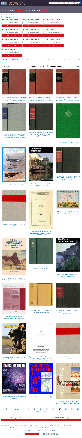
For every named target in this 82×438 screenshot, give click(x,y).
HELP (39, 10)
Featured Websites (52, 430)
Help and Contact (31, 428)
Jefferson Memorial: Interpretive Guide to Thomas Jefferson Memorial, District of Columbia (41, 185)
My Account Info (49, 428)
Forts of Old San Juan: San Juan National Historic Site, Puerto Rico (67, 275)
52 (32, 59)
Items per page (55, 66)
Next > (78, 66)
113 (35, 409)
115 (47, 409)
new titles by (12, 10)
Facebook (44, 434)
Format (5, 66)
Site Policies (14, 428)
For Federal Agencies (31, 430)
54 (43, 59)
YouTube (52, 434)
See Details (41, 420)
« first (5, 59)
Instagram (49, 434)
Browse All (7, 8)
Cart (45, 10)
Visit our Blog (32, 434)
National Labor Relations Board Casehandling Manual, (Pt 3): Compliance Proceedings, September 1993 (41, 310)
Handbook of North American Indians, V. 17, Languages (68, 357)
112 (29, 409)
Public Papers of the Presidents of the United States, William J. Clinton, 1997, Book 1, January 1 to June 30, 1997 (41, 134)
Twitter (46, 434)
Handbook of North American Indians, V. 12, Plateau (14, 224)
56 (53, 59)
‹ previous (14, 59)
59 (69, 59)
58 (64, 59)
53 (37, 59)
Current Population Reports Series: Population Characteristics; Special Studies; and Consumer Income (14, 318)
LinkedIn (57, 434)
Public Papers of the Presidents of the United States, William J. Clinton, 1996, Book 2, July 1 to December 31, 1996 (68, 177)
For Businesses (66, 428)
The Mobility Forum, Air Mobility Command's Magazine (14, 397)
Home (2, 14)
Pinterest (54, 434)
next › (38, 412)
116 (53, 409)
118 (65, 409)
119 (71, 409)
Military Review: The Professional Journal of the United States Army (14, 358)
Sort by (33, 66)
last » (43, 62)
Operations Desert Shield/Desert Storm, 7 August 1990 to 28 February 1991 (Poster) (68, 212)
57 (58, 59)
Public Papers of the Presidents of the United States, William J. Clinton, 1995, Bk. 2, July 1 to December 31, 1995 (68, 312)
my (31, 10)
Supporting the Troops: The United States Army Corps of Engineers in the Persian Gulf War (67, 403)
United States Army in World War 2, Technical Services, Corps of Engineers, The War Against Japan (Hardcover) (68, 142)
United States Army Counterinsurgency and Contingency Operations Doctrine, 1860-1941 (14, 279)
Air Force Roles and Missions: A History (14, 185)
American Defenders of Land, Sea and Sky (41, 397)
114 (41, 409)
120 (77, 409)
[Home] (14, 4)
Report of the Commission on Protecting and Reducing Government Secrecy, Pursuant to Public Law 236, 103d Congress (41, 358)
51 (27, 59)
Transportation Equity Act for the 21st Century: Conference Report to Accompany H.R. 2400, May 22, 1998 (41, 233)
